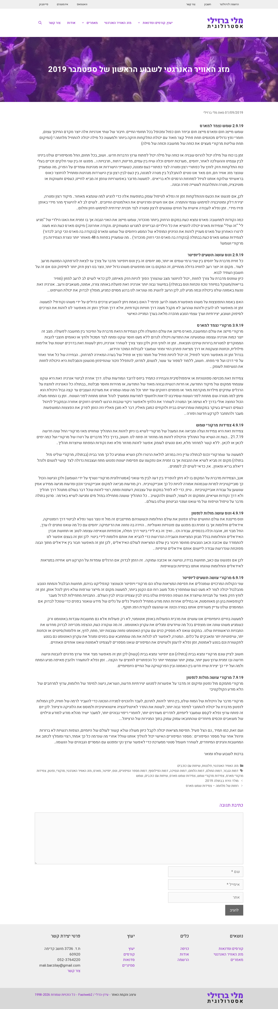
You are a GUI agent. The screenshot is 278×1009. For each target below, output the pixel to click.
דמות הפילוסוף (158, 770)
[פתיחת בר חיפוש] (40, 22)
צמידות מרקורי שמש (210, 775)
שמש (139, 775)
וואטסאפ (82, 4)
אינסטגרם (62, 4)
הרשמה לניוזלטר (229, 4)
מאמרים (92, 22)
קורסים (129, 954)
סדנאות (129, 959)
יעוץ (131, 948)
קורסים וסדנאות (231, 948)
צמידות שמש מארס (182, 775)
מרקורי (60, 770)
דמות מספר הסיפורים (133, 770)
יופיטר (107, 770)
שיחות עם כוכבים (188, 765)
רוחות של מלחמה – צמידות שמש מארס (212, 785)
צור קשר (190, 4)
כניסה (184, 948)
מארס (97, 770)
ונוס (114, 770)
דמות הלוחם (196, 770)
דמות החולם (214, 770)
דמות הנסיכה (178, 770)
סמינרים (128, 965)
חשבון (207, 4)
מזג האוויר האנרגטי (117, 22)
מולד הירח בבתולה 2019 (221, 780)
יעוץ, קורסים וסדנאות (158, 22)
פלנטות (207, 765)
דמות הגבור (230, 770)
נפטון (51, 770)
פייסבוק (43, 4)
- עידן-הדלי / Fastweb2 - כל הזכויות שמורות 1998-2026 (73, 994)
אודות (71, 22)
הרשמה (183, 959)
